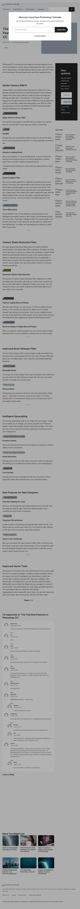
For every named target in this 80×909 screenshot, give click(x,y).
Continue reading (40, 36)
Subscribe (61, 30)
